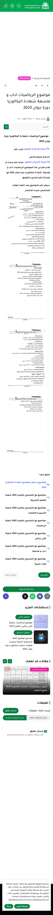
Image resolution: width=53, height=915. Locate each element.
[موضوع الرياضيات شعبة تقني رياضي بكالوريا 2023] (41, 621)
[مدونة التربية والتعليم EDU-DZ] (36, 6)
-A (48, 85)
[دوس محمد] (48, 119)
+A (36, 85)
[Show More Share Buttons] (6, 596)
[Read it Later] (5, 85)
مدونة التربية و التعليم (35, 149)
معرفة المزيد (22, 906)
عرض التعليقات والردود (14, 718)
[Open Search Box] (19, 6)
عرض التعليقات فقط (38, 718)
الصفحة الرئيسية (42, 78)
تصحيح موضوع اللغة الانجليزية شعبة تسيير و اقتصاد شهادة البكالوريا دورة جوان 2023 (18, 643)
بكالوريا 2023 (24, 78)
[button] (40, 596)
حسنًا (9, 906)
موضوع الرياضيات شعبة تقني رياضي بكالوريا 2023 (20, 624)
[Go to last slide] (10, 661)
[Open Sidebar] (12, 6)
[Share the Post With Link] (47, 596)
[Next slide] (5, 661)
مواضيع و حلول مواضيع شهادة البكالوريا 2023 (25, 484)
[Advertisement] (26, 44)
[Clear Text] (6, 126)
